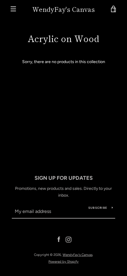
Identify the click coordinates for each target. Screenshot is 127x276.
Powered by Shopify (63, 261)
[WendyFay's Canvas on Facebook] (59, 239)
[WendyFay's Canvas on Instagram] (68, 239)
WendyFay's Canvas (63, 9)
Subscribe (97, 208)
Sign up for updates (64, 178)
